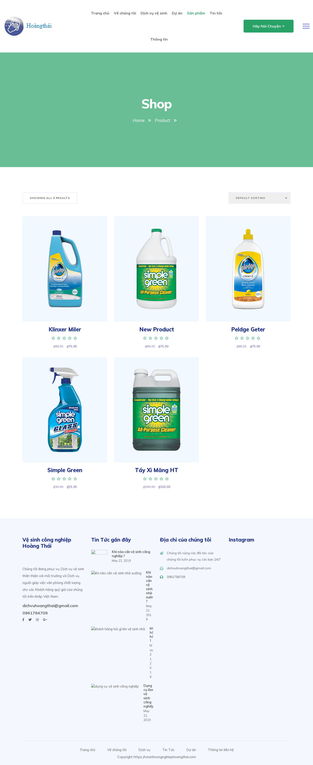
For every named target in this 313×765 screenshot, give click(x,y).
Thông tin (159, 39)
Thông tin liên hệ (221, 750)
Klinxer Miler (65, 329)
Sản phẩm (196, 13)
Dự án (177, 13)
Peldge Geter (248, 329)
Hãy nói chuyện (267, 26)
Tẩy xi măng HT (156, 470)
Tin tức (216, 13)
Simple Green (64, 470)
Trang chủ (100, 13)
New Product (156, 329)
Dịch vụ (144, 750)
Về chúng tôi (125, 13)
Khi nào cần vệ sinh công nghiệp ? (131, 554)
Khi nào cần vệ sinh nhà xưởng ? (151, 586)
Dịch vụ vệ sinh (154, 13)
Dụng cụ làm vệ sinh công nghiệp (148, 696)
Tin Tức (168, 750)
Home (139, 120)
